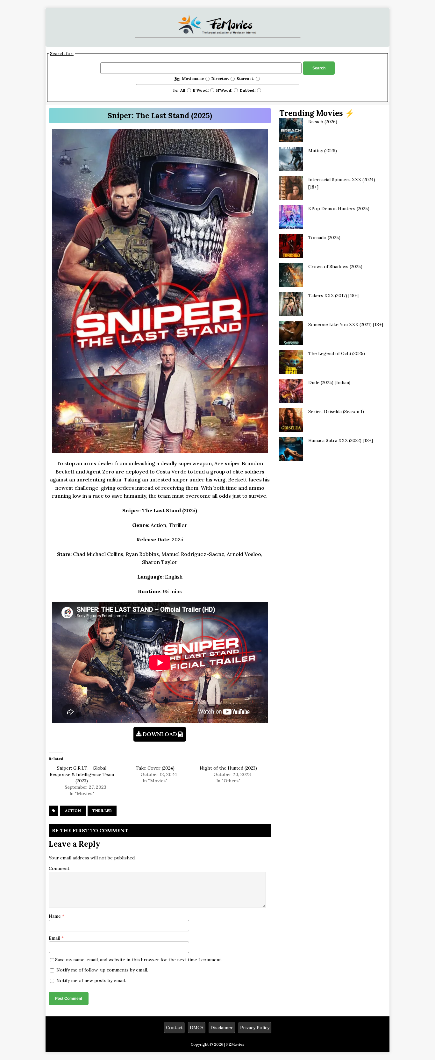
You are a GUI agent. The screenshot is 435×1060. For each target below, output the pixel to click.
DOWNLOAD (160, 734)
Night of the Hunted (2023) (228, 768)
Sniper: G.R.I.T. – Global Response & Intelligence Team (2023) (82, 774)
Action (73, 810)
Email (55, 938)
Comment (59, 868)
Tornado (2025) (324, 237)
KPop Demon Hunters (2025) (338, 208)
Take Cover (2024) (155, 768)
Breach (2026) (322, 121)
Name (55, 916)
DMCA (196, 1027)
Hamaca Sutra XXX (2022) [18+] (340, 440)
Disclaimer (221, 1027)
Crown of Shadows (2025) (335, 266)
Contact (174, 1027)
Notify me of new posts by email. (91, 980)
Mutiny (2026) (322, 150)
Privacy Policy (254, 1027)
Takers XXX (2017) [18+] (333, 295)
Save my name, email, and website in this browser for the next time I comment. (138, 960)
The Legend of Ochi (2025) (336, 353)
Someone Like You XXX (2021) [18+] (345, 324)
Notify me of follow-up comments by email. (102, 970)
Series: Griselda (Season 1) (336, 411)
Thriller (102, 810)
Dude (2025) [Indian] (329, 382)
